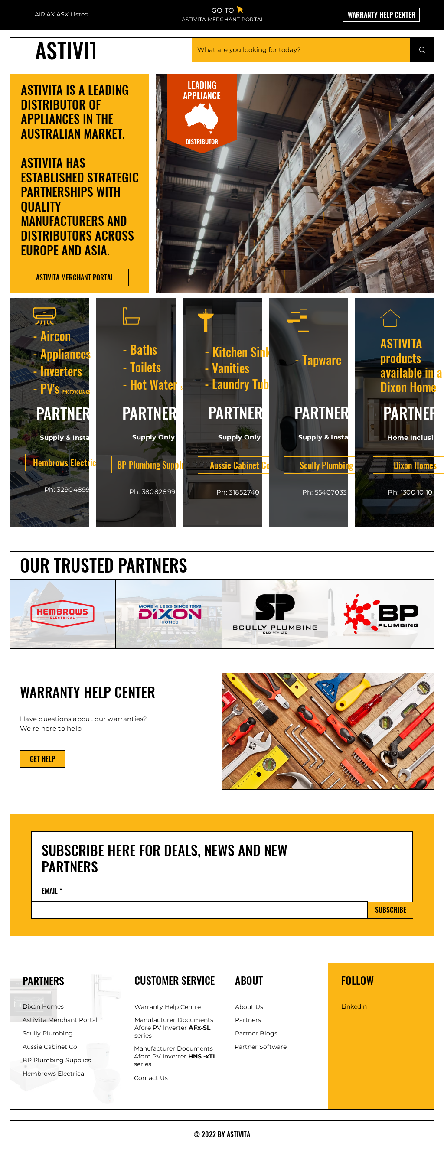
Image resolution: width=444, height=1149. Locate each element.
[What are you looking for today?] (422, 50)
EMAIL (50, 890)
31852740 (244, 492)
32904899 (73, 489)
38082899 (158, 492)
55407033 (330, 492)
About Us (249, 1007)
